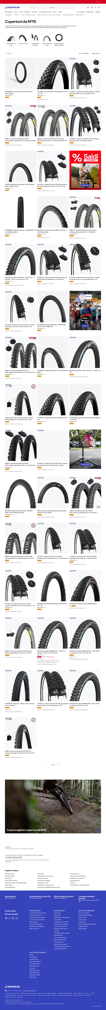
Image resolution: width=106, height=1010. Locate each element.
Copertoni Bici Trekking (35, 44)
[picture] (21, 73)
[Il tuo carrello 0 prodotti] (99, 7)
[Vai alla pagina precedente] (47, 765)
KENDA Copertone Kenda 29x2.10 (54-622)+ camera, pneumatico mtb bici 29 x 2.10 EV (18, 652)
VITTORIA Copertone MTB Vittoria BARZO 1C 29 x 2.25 (52, 418)
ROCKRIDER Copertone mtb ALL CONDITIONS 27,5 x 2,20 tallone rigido (20, 231)
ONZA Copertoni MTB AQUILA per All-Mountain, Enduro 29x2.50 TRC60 (52, 511)
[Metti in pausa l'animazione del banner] (97, 2)
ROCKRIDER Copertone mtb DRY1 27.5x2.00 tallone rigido (19, 92)
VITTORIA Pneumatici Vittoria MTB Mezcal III (83, 604)
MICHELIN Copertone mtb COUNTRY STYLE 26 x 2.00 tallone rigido (52, 231)
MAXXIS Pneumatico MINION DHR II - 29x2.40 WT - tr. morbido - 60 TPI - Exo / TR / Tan (85, 652)
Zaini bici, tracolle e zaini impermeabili (15, 882)
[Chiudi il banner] (100, 2)
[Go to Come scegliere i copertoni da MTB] (98, 830)
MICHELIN (20, 855)
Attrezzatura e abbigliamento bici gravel (49, 887)
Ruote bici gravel (75, 880)
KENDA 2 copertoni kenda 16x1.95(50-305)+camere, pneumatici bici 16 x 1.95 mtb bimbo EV (83, 512)
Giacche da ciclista (43, 882)
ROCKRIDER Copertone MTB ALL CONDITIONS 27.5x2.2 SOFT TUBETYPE (51, 325)
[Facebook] (6, 918)
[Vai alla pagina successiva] (59, 765)
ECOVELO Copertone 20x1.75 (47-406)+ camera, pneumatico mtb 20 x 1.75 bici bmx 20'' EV (20, 325)
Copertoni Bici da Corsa (11, 44)
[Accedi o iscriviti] (95, 7)
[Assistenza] (92, 7)
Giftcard (97, 12)
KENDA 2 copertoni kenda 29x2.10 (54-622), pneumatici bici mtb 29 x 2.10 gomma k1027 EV (52, 139)
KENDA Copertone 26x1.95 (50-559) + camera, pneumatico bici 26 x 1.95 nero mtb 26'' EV (19, 418)
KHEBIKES (40, 855)
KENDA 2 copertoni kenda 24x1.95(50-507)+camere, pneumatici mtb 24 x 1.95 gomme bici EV (20, 464)
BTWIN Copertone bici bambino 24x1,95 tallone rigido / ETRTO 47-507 (20, 185)
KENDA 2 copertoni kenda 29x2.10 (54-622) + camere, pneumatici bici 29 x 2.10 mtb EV (83, 231)
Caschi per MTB (74, 873)
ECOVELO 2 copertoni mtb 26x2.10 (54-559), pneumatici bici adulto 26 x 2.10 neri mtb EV (83, 557)
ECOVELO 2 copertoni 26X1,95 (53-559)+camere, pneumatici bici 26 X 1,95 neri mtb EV (84, 139)
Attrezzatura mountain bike (78, 876)
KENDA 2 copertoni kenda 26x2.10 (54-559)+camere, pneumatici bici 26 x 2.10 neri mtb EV (20, 371)
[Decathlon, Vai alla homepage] (12, 7)
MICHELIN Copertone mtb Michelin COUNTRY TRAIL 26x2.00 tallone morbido (19, 511)
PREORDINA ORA (85, 464)
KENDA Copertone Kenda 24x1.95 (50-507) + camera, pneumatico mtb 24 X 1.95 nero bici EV (19, 752)
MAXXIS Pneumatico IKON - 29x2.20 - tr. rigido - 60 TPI (85, 371)
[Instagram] (16, 918)
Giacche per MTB (9, 876)
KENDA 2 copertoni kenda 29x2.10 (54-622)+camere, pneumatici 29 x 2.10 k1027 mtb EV (20, 139)
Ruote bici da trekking (44, 880)
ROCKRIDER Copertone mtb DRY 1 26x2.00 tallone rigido (53, 371)
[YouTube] (13, 918)
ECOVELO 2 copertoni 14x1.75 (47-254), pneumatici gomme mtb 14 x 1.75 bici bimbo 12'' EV (53, 704)
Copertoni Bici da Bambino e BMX (59, 44)
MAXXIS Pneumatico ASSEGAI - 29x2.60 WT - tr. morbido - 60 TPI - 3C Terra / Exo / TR (20, 278)
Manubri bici (8, 878)
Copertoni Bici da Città (47, 44)
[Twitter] (9, 918)
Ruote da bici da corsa (11, 880)
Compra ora (85, 325)
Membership (90, 12)
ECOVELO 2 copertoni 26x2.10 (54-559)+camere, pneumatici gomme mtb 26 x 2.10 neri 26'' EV (52, 185)
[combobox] (96, 53)
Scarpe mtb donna (43, 878)
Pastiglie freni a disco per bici (46, 885)
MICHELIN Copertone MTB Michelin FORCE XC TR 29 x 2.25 (52, 604)
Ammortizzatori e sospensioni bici (79, 885)
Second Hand (81, 12)
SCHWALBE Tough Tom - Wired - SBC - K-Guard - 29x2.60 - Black (20, 704)
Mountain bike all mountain (45, 876)
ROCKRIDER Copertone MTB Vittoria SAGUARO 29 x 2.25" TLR (85, 418)
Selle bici (72, 882)
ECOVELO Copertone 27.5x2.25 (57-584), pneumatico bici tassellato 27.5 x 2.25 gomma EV (52, 557)
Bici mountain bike (10, 887)
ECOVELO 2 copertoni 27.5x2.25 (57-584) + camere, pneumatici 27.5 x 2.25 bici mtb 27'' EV (20, 604)
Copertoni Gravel (23, 43)
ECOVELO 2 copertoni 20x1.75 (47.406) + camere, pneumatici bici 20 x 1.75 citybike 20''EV (84, 92)
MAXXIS (35, 855)
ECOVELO (14, 855)
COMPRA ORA (85, 185)
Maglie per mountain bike (77, 878)
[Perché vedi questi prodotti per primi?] (79, 53)
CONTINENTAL (28, 855)
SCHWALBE (8, 855)
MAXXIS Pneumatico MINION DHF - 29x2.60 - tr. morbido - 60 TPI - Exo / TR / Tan (52, 652)
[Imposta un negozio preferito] (88, 7)
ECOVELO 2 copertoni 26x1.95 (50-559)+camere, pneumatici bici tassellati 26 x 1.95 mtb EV (52, 278)
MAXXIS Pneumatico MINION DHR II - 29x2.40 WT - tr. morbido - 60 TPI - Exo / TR (85, 704)
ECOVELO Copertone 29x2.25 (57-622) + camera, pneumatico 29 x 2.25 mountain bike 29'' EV (84, 278)
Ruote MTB (41, 873)
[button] (60, 660)
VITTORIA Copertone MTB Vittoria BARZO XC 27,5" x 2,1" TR (53, 92)
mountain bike (14, 860)
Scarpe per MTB (9, 873)
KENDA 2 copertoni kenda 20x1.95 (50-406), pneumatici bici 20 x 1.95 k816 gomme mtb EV (19, 557)
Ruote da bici (8, 885)
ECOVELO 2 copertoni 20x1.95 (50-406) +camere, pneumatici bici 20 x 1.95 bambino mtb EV (52, 464)
